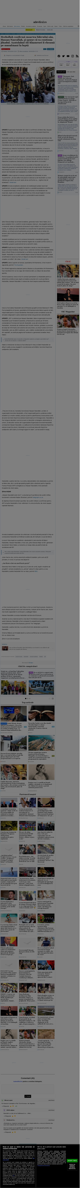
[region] (40, 1166)
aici (13, 1175)
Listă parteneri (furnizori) (43, 1165)
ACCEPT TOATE (72, 1160)
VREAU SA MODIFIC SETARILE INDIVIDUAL (72, 1166)
